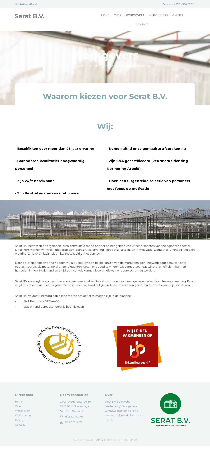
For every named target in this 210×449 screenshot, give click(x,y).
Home (105, 15)
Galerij (177, 15)
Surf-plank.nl (103, 439)
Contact (142, 24)
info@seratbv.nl (74, 416)
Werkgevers (135, 15)
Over (117, 15)
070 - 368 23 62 (185, 4)
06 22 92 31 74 (73, 422)
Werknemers (158, 15)
